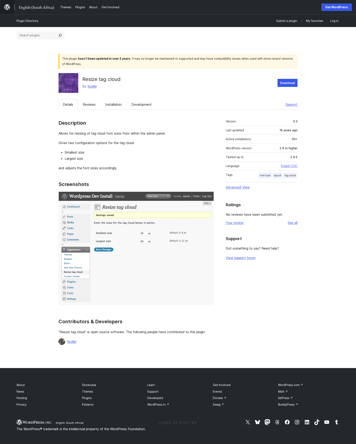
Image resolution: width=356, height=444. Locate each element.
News (20, 391)
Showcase (89, 385)
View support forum (240, 258)
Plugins (87, 398)
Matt (283, 391)
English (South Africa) (69, 422)
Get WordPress (336, 7)
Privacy (21, 404)
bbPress (285, 398)
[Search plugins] (60, 35)
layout (277, 175)
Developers (155, 398)
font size (265, 175)
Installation (113, 104)
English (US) (289, 166)
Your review (235, 223)
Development (141, 104)
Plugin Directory (27, 20)
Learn (151, 385)
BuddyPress (288, 404)
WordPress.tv (158, 404)
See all (292, 223)
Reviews (89, 104)
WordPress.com (290, 385)
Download (287, 83)
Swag (218, 404)
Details (68, 104)
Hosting (21, 398)
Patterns (88, 404)
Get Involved (222, 385)
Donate (219, 398)
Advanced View (238, 187)
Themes (87, 391)
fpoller (92, 86)
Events (217, 391)
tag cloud (290, 175)
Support (291, 104)
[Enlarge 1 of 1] (208, 197)
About (20, 385)
